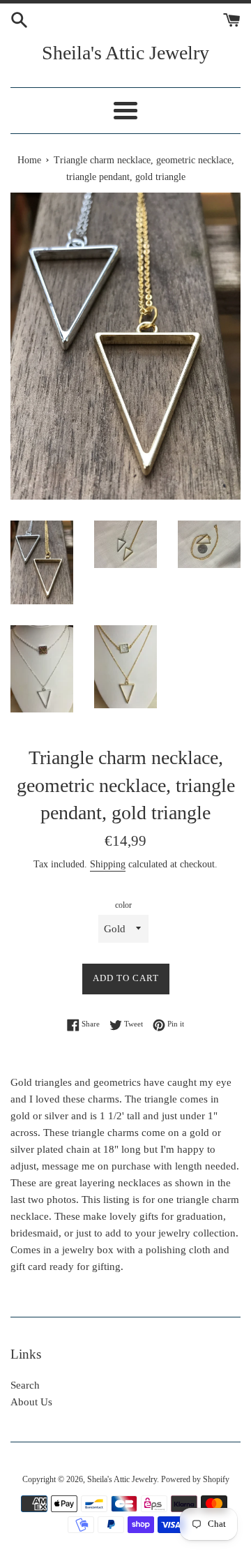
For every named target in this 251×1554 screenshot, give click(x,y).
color (123, 905)
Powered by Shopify (195, 1479)
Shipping (108, 864)
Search (25, 1385)
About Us (31, 1401)
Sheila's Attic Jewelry (125, 52)
